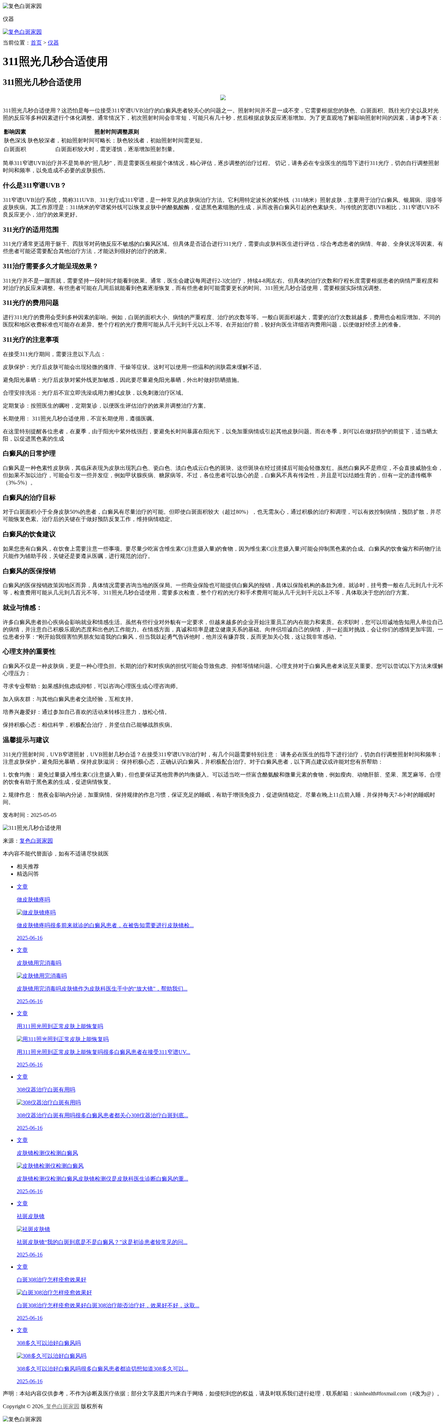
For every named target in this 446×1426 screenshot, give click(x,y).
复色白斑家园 (36, 841)
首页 (36, 43)
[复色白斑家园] (22, 32)
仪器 (53, 43)
